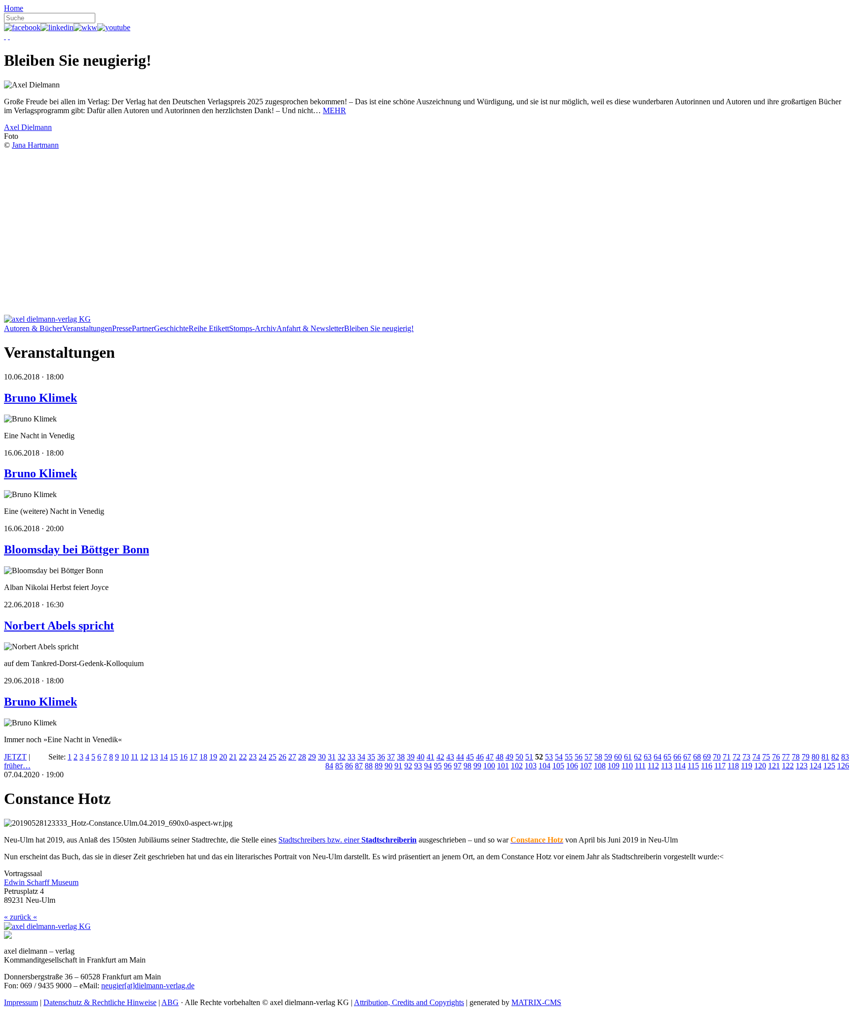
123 (802, 765)
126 (843, 765)
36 (381, 757)
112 (653, 765)
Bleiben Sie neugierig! (379, 328)
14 (164, 757)
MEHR (334, 110)
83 (845, 757)
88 (369, 765)
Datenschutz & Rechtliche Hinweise (99, 1002)
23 (253, 757)
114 (680, 765)
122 (788, 765)
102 (517, 765)
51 (529, 757)
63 (648, 757)
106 (572, 765)
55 (569, 757)
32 (342, 757)
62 (638, 757)
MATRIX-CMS (536, 1002)
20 (223, 757)
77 (786, 757)
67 (687, 757)
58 (598, 757)
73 (746, 757)
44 (460, 757)
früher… (17, 765)
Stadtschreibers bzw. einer (347, 840)
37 (391, 757)
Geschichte (171, 328)
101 (503, 765)
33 (351, 757)
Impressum (21, 1002)
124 (815, 765)
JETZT (15, 757)
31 (332, 757)
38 (401, 757)
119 (746, 765)
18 (203, 757)
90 (388, 765)
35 (371, 757)
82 (835, 757)
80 (815, 757)
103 (531, 765)
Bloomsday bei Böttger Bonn (76, 549)
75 (766, 757)
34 (361, 757)
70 (717, 757)
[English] (9, 36)
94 (428, 765)
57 (588, 757)
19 (213, 757)
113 (666, 765)
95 (438, 765)
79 (806, 757)
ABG (170, 1002)
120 (760, 765)
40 (421, 757)
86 (349, 765)
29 (312, 757)
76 (776, 757)
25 (272, 757)
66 (677, 757)
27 (292, 757)
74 (756, 757)
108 (600, 765)
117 (720, 765)
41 (430, 757)
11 (134, 757)
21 (233, 757)
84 (329, 765)
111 (640, 765)
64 (657, 757)
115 (693, 765)
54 (559, 757)
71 (727, 757)
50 (519, 757)
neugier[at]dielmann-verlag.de (147, 985)
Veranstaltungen (87, 328)
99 (477, 765)
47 (490, 757)
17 (193, 757)
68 (697, 757)
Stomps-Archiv (252, 328)
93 (418, 765)
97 (458, 765)
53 (549, 757)
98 (467, 765)
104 (544, 765)
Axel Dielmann (28, 127)
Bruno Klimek (40, 397)
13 (154, 757)
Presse (122, 328)
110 (627, 765)
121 (774, 765)
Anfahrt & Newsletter (310, 328)
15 (174, 757)
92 (408, 765)
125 (829, 765)
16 (184, 757)
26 (282, 757)
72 (736, 757)
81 (825, 757)
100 (489, 765)
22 (243, 757)
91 (398, 765)
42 (440, 757)
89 (379, 765)
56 (578, 757)
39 (411, 757)
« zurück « (20, 917)
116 (706, 765)
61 (628, 757)
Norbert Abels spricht (59, 625)
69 (707, 757)
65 (667, 757)
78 (796, 757)
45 (470, 757)
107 (586, 765)
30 (322, 757)
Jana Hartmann (35, 145)
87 (359, 765)
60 (618, 757)
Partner (143, 328)
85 (339, 765)
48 (500, 757)
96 (448, 765)
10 (125, 757)
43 (450, 757)
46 (480, 757)
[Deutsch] (5, 36)
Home (13, 8)
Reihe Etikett (209, 328)
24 (263, 757)
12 (144, 757)
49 (509, 757)
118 (733, 765)
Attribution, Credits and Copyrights (409, 1002)
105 (558, 765)
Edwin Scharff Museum (41, 882)
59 (608, 757)
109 (614, 765)
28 (302, 757)
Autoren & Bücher (33, 328)
